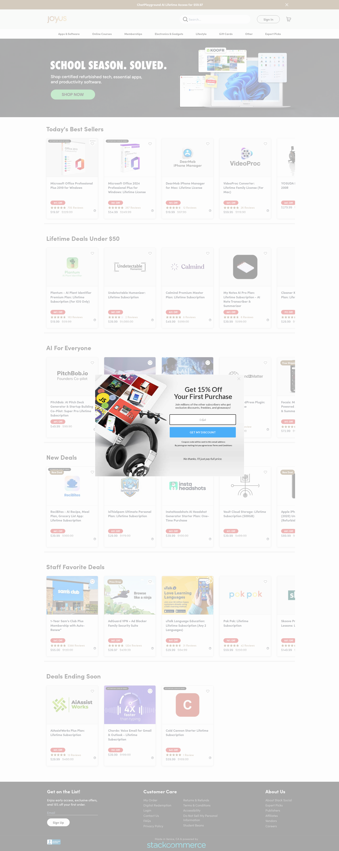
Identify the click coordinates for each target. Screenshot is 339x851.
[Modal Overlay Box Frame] (169, 425)
